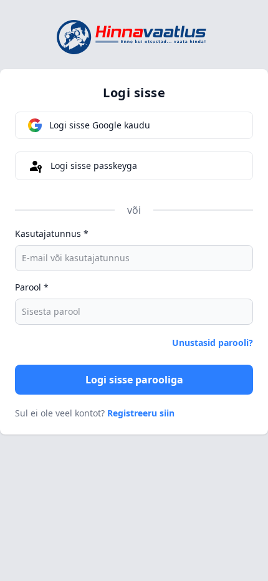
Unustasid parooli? (212, 342)
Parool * (32, 287)
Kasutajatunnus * (52, 233)
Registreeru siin (141, 413)
